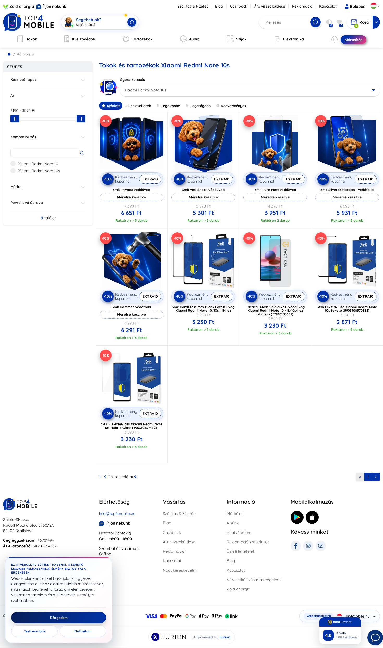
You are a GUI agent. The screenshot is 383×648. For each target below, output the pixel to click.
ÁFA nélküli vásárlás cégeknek (255, 579)
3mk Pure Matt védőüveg (275, 190)
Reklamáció (302, 6)
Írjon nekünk (54, 6)
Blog (219, 6)
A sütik (233, 522)
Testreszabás (34, 631)
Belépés (357, 6)
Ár (12, 95)
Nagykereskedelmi (180, 570)
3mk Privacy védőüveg (131, 190)
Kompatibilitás (23, 137)
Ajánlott (113, 106)
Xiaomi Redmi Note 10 (38, 163)
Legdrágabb (200, 106)
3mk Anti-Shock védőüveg (203, 190)
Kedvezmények (233, 106)
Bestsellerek (140, 106)
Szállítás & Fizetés (192, 6)
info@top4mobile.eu (117, 513)
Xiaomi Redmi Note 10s (39, 170)
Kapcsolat (328, 6)
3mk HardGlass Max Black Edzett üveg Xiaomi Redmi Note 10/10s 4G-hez (203, 309)
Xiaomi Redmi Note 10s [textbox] (145, 90)
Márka (16, 186)
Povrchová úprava (26, 202)
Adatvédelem (239, 532)
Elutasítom (82, 631)
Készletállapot (23, 79)
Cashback (238, 6)
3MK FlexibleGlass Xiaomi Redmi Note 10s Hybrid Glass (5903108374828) (132, 426)
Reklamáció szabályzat (248, 541)
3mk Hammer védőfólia (131, 307)
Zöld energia (21, 6)
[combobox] (250, 90)
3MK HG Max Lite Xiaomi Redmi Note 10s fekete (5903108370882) (347, 309)
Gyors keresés (132, 79)
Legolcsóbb (170, 106)
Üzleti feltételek (241, 551)
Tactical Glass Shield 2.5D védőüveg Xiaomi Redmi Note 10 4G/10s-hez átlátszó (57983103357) (275, 310)
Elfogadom (59, 617)
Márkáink (235, 513)
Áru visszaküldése (269, 6)
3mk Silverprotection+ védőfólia (347, 190)
